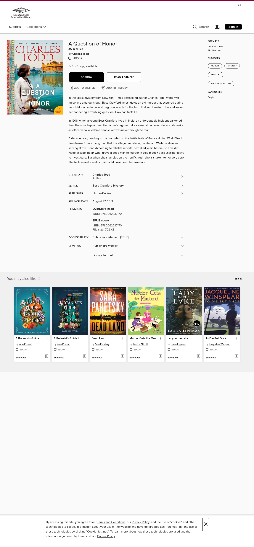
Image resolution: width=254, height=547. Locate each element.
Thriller (215, 75)
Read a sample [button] (124, 77)
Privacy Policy (140, 522)
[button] (200, 27)
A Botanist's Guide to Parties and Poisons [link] (68, 338)
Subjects (15, 27)
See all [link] (239, 279)
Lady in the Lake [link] (178, 338)
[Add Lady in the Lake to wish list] (198, 356)
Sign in (233, 27)
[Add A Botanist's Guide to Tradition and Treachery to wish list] (46, 356)
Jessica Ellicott (140, 344)
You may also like (22, 278)
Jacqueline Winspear (219, 344)
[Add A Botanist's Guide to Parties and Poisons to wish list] (84, 356)
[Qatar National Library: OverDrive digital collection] (21, 13)
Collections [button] (34, 27)
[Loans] (217, 27)
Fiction (215, 66)
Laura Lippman (178, 344)
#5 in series (75, 49)
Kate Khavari (25, 344)
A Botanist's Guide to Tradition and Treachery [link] (30, 338)
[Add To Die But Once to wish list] (236, 356)
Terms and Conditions (111, 522)
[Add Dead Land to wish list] (122, 356)
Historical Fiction (221, 83)
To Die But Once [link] (216, 338)
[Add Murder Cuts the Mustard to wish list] (160, 356)
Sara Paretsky (102, 344)
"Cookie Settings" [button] (97, 531)
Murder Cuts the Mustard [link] (144, 338)
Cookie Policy (106, 536)
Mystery (232, 66)
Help (239, 5)
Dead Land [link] (98, 338)
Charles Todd (80, 54)
